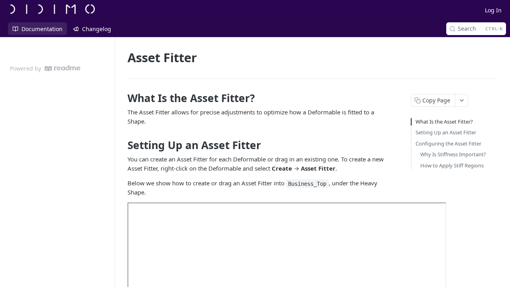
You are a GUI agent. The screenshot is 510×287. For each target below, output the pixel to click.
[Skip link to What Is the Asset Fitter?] (122, 98)
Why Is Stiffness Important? (453, 154)
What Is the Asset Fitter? (444, 121)
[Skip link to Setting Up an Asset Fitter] (122, 145)
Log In (493, 10)
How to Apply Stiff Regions (452, 165)
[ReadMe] (62, 68)
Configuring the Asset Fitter (448, 143)
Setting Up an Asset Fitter (446, 132)
